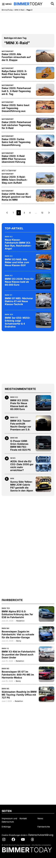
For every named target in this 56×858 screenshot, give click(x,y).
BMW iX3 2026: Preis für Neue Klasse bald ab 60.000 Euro (19, 281)
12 (42, 212)
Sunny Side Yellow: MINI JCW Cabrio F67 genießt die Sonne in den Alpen (21, 486)
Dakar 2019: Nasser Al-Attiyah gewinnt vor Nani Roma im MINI (16, 196)
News (12, 458)
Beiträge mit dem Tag (15, 38)
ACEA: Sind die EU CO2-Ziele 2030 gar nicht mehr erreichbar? (21, 466)
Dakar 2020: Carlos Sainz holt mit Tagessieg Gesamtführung (16, 142)
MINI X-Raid (19, 10)
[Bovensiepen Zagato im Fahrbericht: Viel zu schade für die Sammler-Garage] (46, 634)
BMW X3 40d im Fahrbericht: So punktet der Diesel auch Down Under (19, 654)
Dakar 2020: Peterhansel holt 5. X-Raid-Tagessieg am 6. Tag (16, 91)
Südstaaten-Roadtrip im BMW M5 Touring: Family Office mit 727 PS (19, 694)
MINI (12, 478)
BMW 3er (9, 314)
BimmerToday (7, 10)
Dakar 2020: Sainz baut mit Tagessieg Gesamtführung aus (15, 108)
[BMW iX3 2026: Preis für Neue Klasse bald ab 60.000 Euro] (43, 281)
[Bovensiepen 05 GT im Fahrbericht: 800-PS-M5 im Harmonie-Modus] (46, 674)
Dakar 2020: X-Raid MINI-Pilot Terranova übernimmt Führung (14, 159)
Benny (18, 641)
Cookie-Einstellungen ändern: (15, 835)
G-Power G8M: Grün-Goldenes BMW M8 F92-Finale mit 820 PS (20, 445)
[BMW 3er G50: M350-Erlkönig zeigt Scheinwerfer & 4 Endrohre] (43, 320)
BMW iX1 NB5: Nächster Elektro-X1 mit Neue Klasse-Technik (19, 301)
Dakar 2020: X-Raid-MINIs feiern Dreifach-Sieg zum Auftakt (15, 179)
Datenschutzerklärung (40, 834)
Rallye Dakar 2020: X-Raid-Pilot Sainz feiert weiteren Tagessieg (14, 74)
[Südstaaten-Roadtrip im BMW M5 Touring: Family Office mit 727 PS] (46, 694)
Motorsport (8, 51)
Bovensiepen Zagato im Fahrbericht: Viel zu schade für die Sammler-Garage (18, 634)
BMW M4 (5, 628)
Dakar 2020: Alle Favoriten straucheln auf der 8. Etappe (16, 57)
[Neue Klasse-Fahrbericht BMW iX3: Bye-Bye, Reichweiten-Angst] (43, 242)
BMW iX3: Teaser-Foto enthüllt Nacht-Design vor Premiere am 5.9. (20, 425)
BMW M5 (5, 668)
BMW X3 (5, 648)
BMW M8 (14, 438)
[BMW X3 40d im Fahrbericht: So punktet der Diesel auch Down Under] (46, 654)
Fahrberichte (43, 826)
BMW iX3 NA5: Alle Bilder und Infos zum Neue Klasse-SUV (17, 262)
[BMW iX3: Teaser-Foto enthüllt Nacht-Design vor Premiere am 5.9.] (43, 423)
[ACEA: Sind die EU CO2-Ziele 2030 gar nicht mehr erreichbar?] (43, 463)
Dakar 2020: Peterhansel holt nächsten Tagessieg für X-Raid (16, 125)
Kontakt (23, 818)
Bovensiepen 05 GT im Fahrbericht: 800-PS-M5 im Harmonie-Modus (18, 674)
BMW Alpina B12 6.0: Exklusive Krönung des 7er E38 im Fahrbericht (17, 614)
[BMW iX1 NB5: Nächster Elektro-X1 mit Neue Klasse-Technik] (43, 300)
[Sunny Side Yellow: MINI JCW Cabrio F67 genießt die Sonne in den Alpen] (43, 484)
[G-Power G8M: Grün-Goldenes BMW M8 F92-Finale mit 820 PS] (43, 443)
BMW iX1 (8, 295)
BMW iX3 (8, 237)
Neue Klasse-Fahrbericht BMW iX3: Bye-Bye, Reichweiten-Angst (18, 244)
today (28, 4)
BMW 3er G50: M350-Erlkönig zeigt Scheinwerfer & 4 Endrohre (17, 322)
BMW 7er (6, 608)
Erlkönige (6, 826)
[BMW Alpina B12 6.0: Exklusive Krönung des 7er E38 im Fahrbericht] (46, 614)
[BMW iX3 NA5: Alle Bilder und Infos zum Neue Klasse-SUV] (43, 262)
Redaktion (20, 621)
